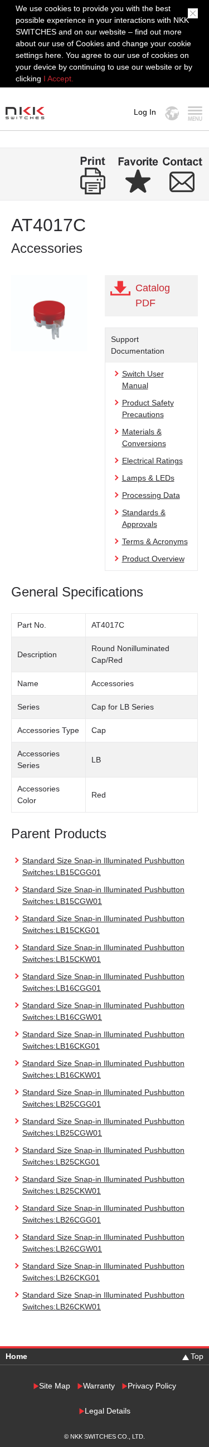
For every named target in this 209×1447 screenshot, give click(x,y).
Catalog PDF (152, 295)
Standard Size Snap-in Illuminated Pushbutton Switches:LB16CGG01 (103, 982)
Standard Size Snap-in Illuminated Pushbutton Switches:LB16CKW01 (103, 1069)
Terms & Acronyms (155, 541)
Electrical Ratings (152, 460)
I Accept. (58, 78)
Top (197, 1356)
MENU (194, 113)
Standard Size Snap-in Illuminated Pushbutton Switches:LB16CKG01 (103, 1040)
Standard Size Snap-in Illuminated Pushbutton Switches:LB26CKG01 (103, 1272)
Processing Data (151, 495)
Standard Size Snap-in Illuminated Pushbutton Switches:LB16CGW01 (103, 1011)
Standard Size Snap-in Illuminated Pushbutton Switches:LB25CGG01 (103, 1098)
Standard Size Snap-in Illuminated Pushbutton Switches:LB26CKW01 (103, 1300)
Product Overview (153, 558)
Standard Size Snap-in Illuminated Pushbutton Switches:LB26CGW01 (103, 1243)
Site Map (54, 1386)
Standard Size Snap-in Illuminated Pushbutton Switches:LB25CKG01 (103, 1156)
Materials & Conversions (144, 437)
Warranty (99, 1386)
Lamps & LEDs (148, 477)
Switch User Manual (143, 379)
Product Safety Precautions (148, 408)
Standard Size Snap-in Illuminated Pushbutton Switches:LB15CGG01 (103, 866)
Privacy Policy (152, 1386)
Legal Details (107, 1411)
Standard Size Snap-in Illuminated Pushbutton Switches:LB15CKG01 (103, 924)
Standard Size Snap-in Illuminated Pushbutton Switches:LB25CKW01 (103, 1185)
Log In (145, 111)
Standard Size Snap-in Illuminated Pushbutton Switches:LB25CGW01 (103, 1127)
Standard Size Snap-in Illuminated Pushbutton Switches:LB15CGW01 (103, 895)
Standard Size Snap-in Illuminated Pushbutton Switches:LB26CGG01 (103, 1214)
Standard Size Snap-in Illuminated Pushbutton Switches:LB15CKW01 (103, 953)
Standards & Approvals (144, 518)
